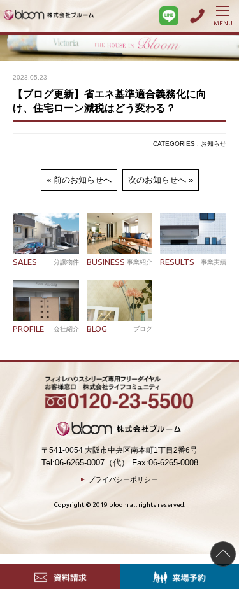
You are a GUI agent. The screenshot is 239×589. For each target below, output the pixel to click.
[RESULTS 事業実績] (193, 233)
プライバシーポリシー (123, 479)
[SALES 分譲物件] (46, 233)
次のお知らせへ (157, 180)
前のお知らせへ (83, 180)
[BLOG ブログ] (120, 300)
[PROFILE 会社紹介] (46, 300)
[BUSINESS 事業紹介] (120, 233)
